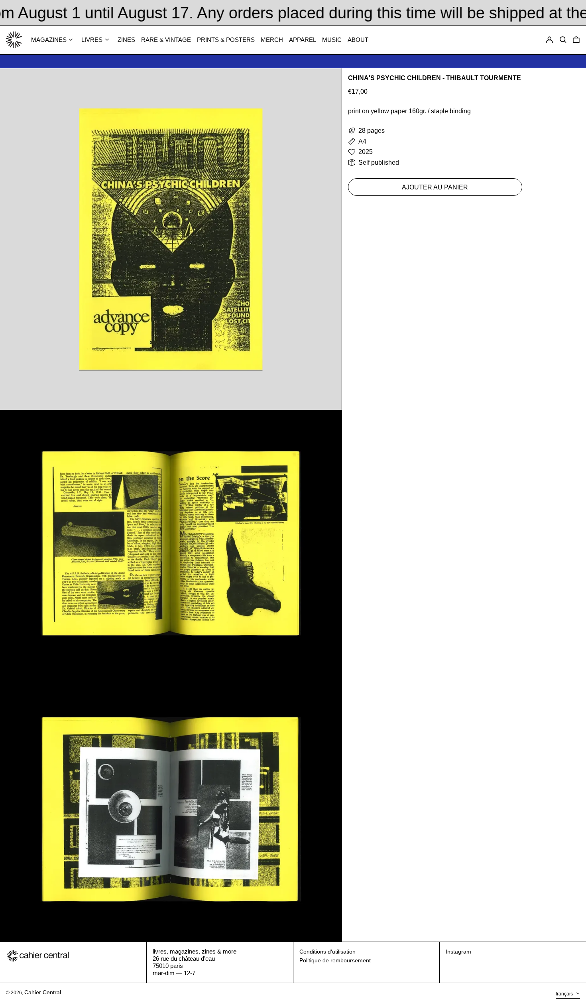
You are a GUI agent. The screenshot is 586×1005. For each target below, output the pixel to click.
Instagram (458, 951)
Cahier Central (42, 992)
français (565, 994)
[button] (576, 40)
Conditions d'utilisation (327, 951)
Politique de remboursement (335, 960)
